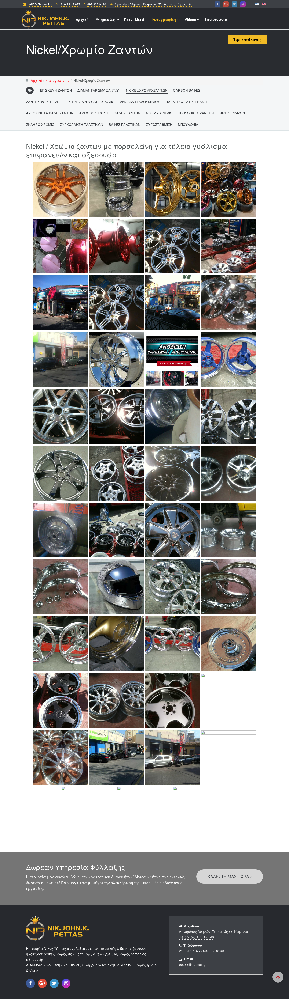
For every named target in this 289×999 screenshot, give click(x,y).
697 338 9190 (96, 4)
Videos (190, 19)
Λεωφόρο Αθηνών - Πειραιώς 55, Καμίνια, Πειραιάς (153, 4)
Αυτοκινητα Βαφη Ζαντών (50, 113)
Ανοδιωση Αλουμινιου (140, 101)
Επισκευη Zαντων (56, 90)
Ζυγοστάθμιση (159, 124)
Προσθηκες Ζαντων (196, 113)
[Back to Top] (277, 977)
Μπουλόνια (188, 124)
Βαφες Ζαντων (127, 113)
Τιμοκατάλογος (247, 39)
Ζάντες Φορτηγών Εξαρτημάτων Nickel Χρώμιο (70, 101)
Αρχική (82, 19)
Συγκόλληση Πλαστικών (81, 124)
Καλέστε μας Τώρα (229, 876)
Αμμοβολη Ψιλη (93, 113)
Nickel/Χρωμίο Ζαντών (147, 90)
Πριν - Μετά (134, 19)
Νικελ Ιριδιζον (232, 113)
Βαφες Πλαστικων (124, 124)
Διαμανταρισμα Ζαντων (98, 90)
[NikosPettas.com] (45, 17)
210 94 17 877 (70, 4)
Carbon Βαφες (186, 90)
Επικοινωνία (215, 19)
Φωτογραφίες (163, 19)
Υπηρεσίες (106, 19)
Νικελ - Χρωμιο (159, 113)
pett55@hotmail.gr (40, 4)
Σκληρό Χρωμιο (40, 124)
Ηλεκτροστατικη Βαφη (186, 101)
